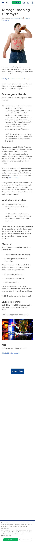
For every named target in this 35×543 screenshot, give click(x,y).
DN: (16, 79)
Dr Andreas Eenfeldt (16, 18)
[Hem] (17, 2)
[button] (17, 536)
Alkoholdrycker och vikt (11, 353)
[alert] (17, 531)
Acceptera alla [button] (10, 539)
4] (17, 178)
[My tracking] (23, 2)
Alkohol (28, 18)
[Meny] (3, 2)
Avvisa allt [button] (25, 539)
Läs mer (22, 534)
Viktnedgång (5, 20)
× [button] (33, 522)
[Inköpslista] (28, 2)
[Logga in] (32, 2)
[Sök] (7, 2)
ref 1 (11, 178)
